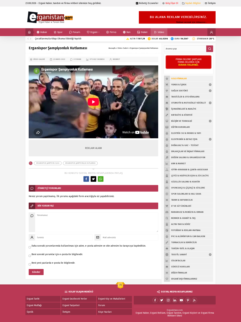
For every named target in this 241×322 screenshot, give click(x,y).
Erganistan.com (175, 310)
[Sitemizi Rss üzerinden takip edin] (194, 300)
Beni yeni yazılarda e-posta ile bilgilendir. (53, 262)
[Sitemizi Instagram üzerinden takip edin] (168, 300)
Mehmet (116, 59)
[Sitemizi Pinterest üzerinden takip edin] (187, 300)
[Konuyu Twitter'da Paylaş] (93, 179)
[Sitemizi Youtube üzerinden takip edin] (181, 300)
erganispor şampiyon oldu (47, 163)
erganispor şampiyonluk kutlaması (80, 163)
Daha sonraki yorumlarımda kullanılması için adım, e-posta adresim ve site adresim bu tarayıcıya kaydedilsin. (88, 245)
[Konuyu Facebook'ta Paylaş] (86, 179)
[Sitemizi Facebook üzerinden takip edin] (155, 300)
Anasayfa (112, 48)
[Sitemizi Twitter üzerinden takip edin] (161, 300)
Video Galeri (123, 48)
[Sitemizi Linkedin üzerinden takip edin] (174, 300)
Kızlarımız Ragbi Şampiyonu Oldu (52, 38)
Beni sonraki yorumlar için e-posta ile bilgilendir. (57, 254)
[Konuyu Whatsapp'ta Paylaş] (100, 179)
